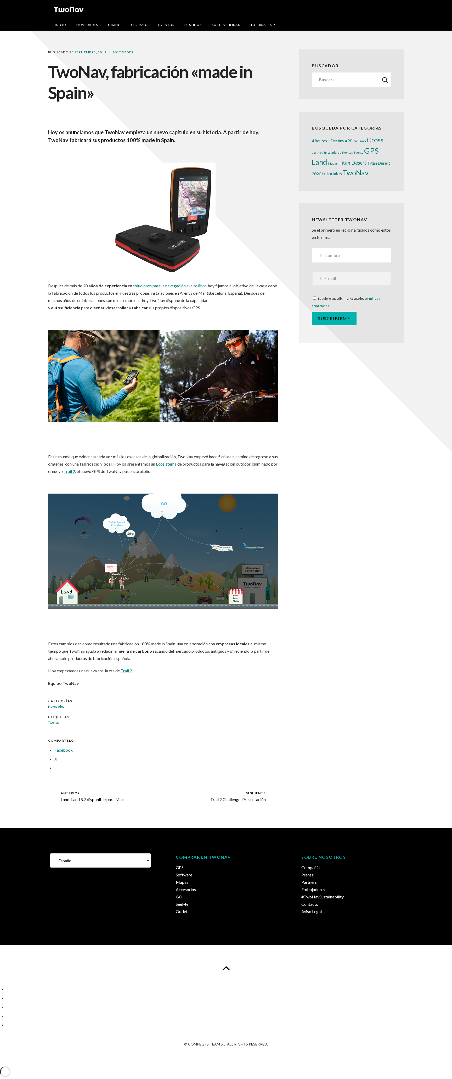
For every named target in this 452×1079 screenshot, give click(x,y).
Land (319, 162)
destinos (317, 152)
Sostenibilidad (226, 25)
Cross (375, 140)
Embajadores (332, 152)
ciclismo (359, 141)
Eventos (166, 25)
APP (349, 141)
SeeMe (182, 904)
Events (358, 152)
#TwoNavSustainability (322, 896)
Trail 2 (69, 471)
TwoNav (356, 172)
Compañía (310, 867)
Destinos (193, 25)
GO (179, 896)
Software (184, 874)
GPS (371, 150)
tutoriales (332, 173)
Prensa (307, 874)
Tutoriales (261, 25)
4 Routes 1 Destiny (328, 141)
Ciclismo (139, 25)
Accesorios (186, 889)
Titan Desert (352, 163)
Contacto (309, 904)
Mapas (333, 163)
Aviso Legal (311, 911)
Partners (309, 882)
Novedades (87, 25)
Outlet (182, 911)
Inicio (60, 25)
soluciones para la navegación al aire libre (169, 285)
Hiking (114, 25)
